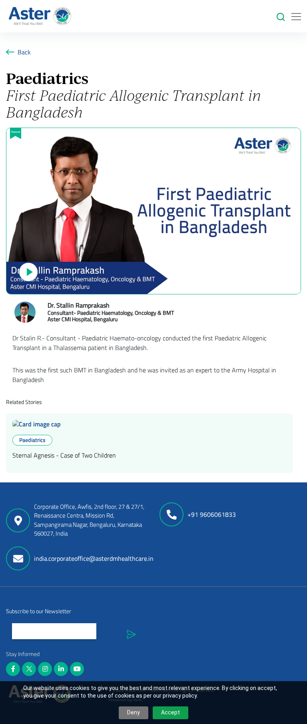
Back (24, 52)
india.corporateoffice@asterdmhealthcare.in (94, 558)
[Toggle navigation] (294, 16)
